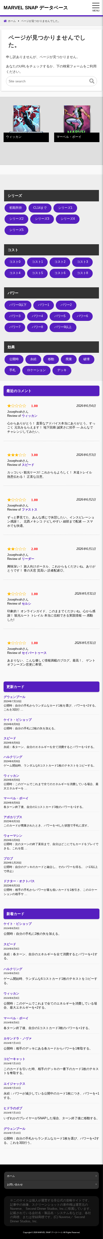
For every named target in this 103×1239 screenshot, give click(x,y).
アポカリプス (13, 817)
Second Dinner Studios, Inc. (45, 1208)
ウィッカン (29, 416)
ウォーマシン (13, 835)
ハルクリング (13, 757)
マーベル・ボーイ (16, 798)
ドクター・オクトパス (19, 881)
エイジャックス (14, 1083)
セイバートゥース (34, 653)
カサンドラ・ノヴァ (18, 1038)
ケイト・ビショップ (18, 720)
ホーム (11, 1175)
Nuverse (16, 1208)
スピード (28, 465)
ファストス (29, 509)
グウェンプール (14, 697)
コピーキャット (14, 1059)
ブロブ (8, 858)
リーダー (28, 559)
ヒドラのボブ (13, 1108)
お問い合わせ (15, 1184)
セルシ (26, 603)
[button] (92, 81)
